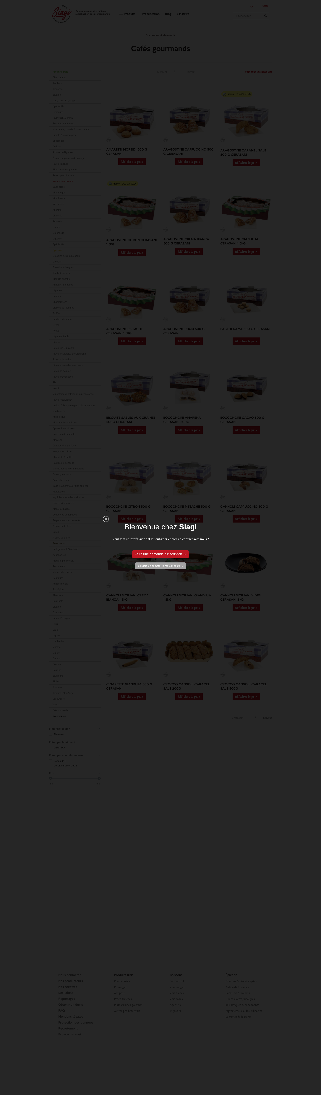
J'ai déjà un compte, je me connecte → (160, 565)
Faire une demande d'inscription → (160, 554)
